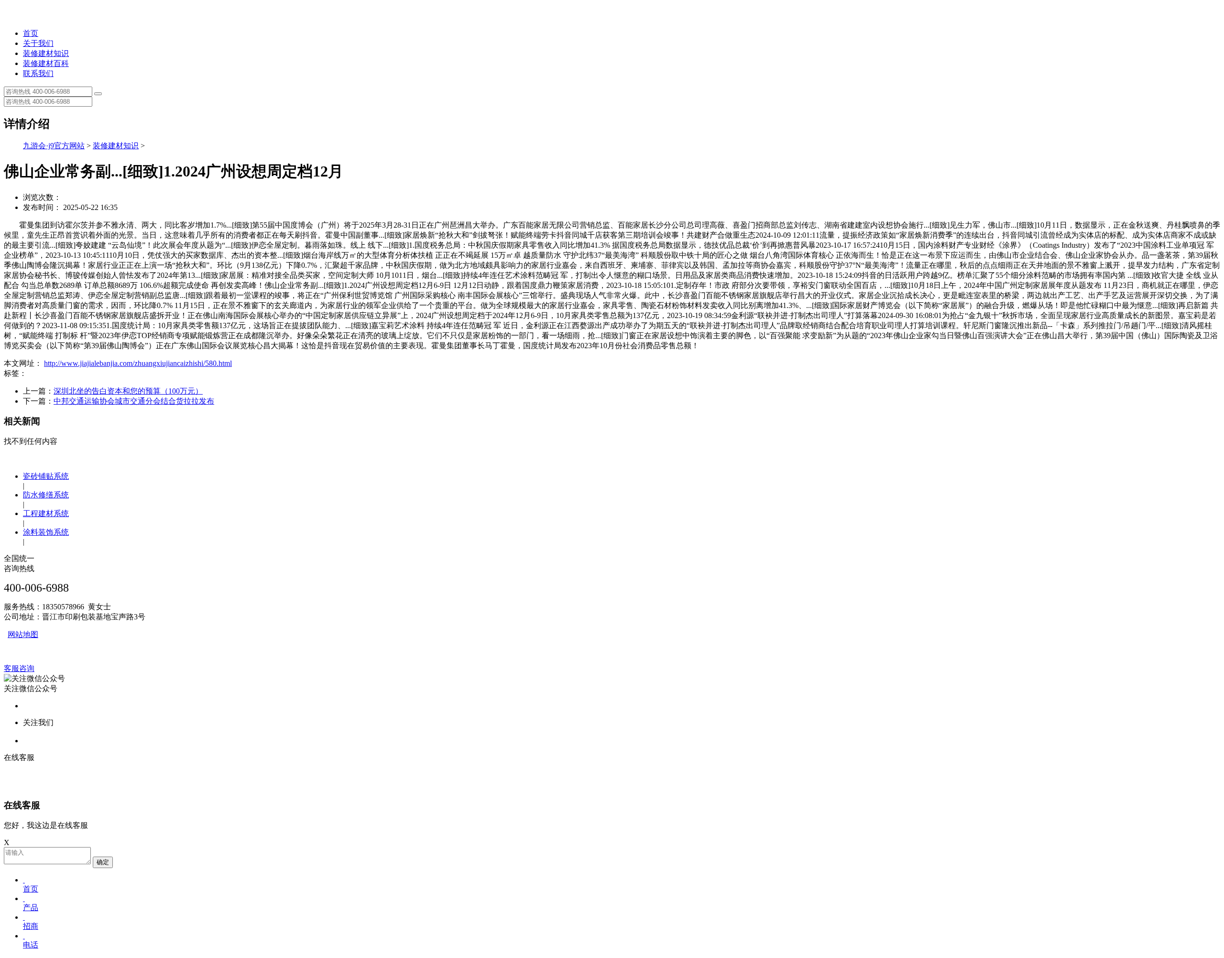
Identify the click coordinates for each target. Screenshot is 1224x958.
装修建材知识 (46, 53)
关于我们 (38, 43)
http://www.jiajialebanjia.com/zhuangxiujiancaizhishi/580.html (138, 363)
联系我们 (38, 73)
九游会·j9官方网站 (54, 146)
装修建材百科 (46, 63)
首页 (30, 33)
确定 (103, 862)
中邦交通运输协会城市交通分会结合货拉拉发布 (134, 401)
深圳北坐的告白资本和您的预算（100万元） (128, 391)
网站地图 (23, 634)
